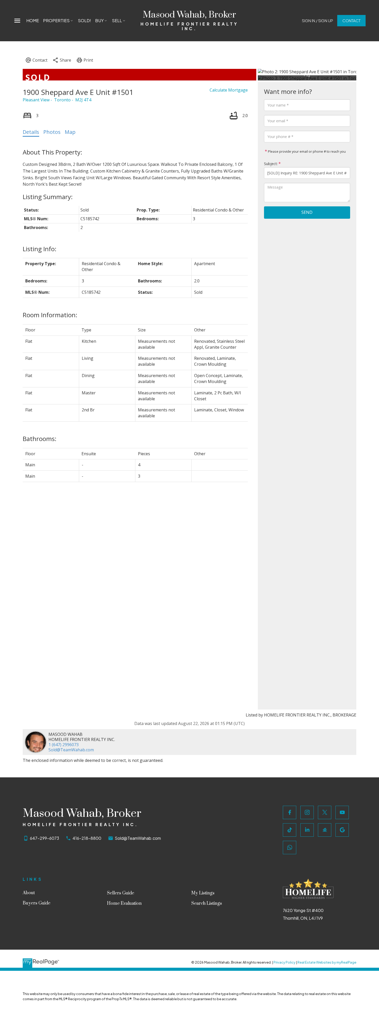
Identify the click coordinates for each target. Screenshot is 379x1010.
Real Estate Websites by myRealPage (327, 962)
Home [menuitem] (32, 20)
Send (306, 212)
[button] (317, 20)
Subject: (271, 163)
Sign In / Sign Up (317, 20)
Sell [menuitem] (117, 20)
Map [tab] (70, 131)
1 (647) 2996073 (63, 744)
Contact (351, 20)
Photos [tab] (52, 131)
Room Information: (50, 315)
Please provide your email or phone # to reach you (306, 151)
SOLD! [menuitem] (84, 20)
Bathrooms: (39, 438)
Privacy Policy (284, 962)
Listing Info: (39, 249)
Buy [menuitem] (99, 20)
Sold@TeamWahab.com (71, 750)
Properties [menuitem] (56, 20)
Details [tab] (31, 131)
